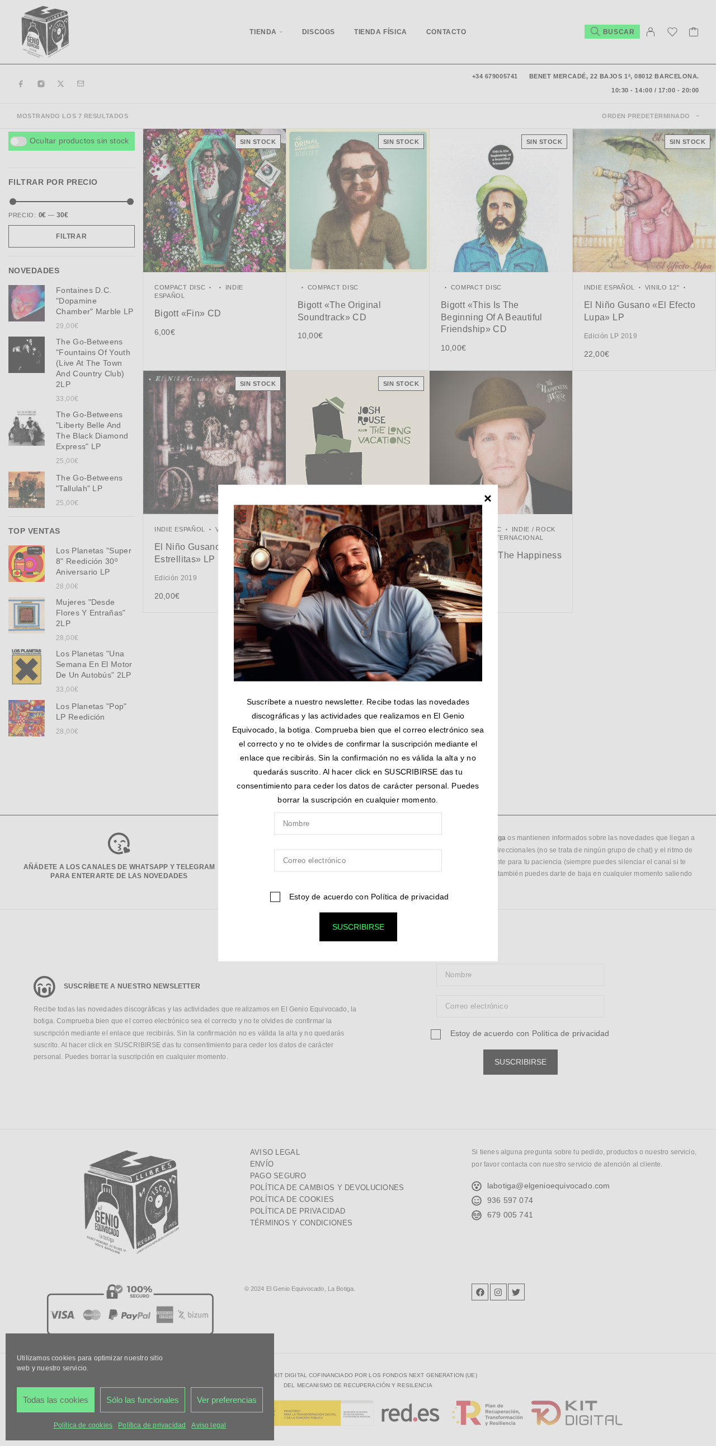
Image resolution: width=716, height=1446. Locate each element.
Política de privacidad (410, 896)
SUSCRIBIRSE (358, 926)
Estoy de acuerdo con (368, 896)
